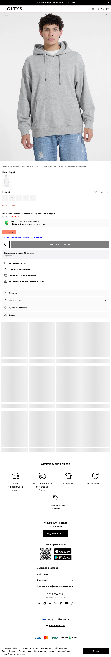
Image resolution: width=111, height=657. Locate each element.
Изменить (63, 619)
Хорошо (96, 651)
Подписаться (55, 533)
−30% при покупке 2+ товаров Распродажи (55, 2)
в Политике (19, 654)
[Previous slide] (6, 2)
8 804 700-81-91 (55, 594)
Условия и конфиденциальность (54, 586)
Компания (42, 580)
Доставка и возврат (47, 568)
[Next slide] (105, 2)
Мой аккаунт (43, 574)
